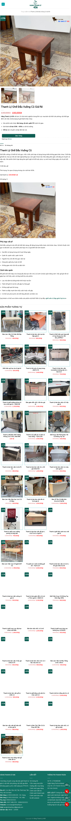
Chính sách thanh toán (37, 793)
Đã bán (28, 12)
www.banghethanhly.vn (14, 805)
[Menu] (3, 4)
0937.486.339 (12, 802)
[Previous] (4, 51)
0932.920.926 (13, 797)
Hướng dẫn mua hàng (37, 786)
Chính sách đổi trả (36, 791)
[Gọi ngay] (67, 791)
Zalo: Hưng (18, 136)
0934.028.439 (13, 795)
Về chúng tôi (9, 145)
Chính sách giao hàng (37, 788)
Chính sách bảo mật (36, 796)
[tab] (2, 145)
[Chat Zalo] (67, 785)
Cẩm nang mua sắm (36, 783)
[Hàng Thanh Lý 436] (35, 4)
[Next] (67, 51)
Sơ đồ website (34, 798)
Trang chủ (23, 12)
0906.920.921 (11, 800)
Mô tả (2, 145)
